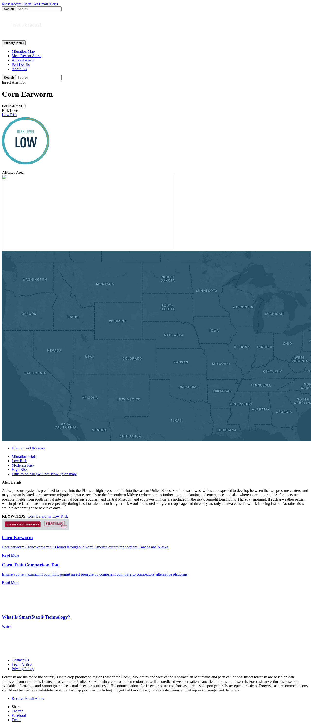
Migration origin (24, 456)
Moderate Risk (23, 465)
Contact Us (20, 660)
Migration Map (23, 51)
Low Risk (9, 115)
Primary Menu (14, 43)
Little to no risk (44, 474)
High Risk (19, 469)
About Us (19, 69)
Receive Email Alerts (28, 698)
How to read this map (28, 448)
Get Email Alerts (45, 4)
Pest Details (21, 64)
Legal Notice (22, 664)
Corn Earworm (39, 516)
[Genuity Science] (35, 528)
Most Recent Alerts (26, 56)
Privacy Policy (23, 669)
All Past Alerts (23, 60)
